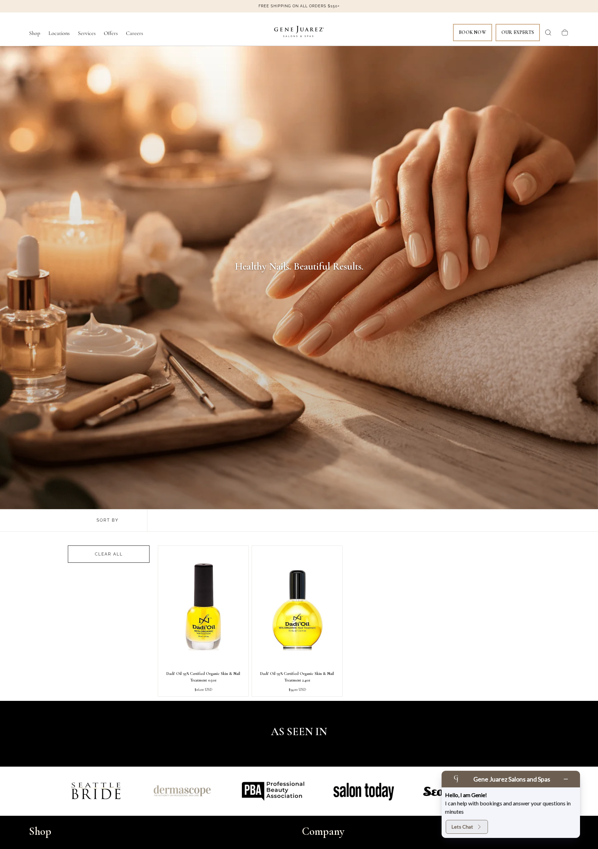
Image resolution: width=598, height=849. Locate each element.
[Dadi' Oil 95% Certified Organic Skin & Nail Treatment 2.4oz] (297, 607)
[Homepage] (299, 32)
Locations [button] (59, 33)
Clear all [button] (109, 554)
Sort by (108, 520)
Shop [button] (34, 33)
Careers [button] (134, 33)
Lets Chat (462, 827)
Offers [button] (111, 33)
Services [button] (87, 33)
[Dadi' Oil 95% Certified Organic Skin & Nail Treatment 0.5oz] (203, 607)
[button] (548, 32)
